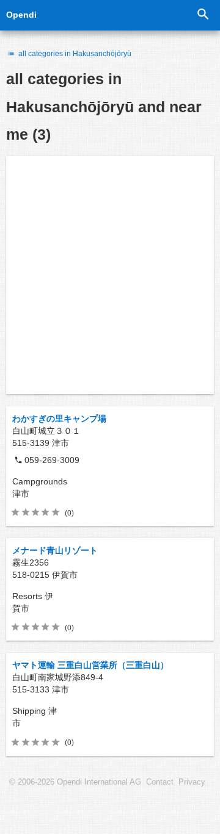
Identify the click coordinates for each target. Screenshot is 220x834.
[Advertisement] (110, 275)
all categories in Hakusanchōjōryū (73, 53)
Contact (160, 782)
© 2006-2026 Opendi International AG (75, 782)
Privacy (191, 782)
